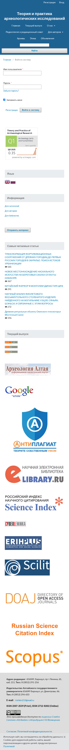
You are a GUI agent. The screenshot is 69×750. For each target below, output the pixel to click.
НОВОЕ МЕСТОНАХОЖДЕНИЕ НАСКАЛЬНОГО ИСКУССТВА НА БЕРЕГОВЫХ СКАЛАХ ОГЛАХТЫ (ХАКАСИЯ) (30, 274)
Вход (61, 2)
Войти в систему (30, 110)
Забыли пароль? (11, 90)
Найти (34, 50)
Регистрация (49, 2)
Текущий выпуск (33, 25)
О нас (50, 25)
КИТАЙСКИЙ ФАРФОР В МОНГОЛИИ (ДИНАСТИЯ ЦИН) (34, 286)
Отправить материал (17, 230)
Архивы (21, 38)
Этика (33, 38)
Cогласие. (11, 731)
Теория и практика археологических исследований (34, 16)
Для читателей (12, 206)
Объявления (47, 38)
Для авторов (54, 32)
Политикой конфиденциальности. (34, 731)
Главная (16, 25)
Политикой (9, 746)
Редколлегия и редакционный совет (24, 32)
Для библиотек (12, 215)
